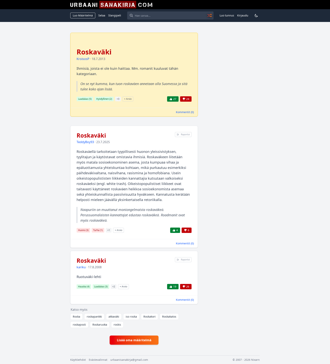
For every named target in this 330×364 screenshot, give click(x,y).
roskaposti (79, 324)
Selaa (101, 15)
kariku (81, 267)
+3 (118, 99)
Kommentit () (185, 112)
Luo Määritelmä (83, 15)
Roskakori (149, 316)
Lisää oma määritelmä (134, 340)
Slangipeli (114, 15)
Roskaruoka (99, 324)
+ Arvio (128, 99)
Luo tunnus (227, 15)
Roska (76, 316)
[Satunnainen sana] (210, 15)
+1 (108, 230)
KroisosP (83, 59)
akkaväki (113, 316)
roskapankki (94, 316)
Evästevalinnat (98, 360)
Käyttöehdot (78, 360)
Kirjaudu (242, 15)
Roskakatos (169, 316)
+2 (113, 286)
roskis (117, 324)
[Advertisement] (231, 90)
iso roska (131, 316)
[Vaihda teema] (256, 15)
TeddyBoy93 (85, 142)
